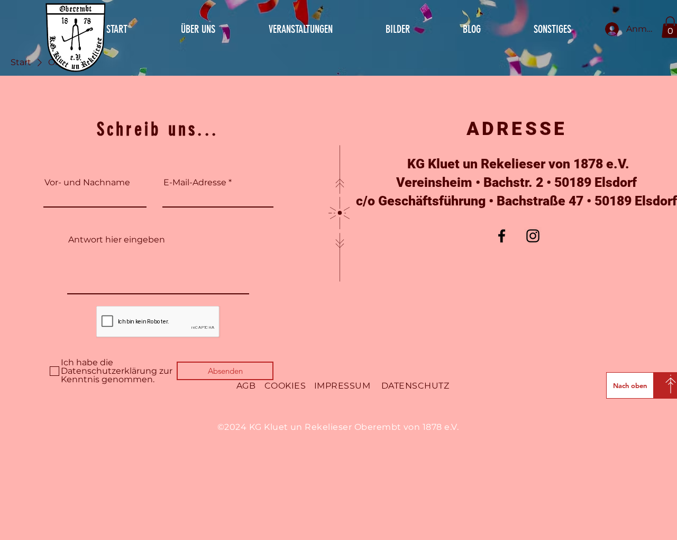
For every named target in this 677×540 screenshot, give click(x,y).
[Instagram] (533, 236)
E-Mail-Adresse (194, 182)
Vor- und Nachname (87, 182)
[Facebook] (501, 236)
